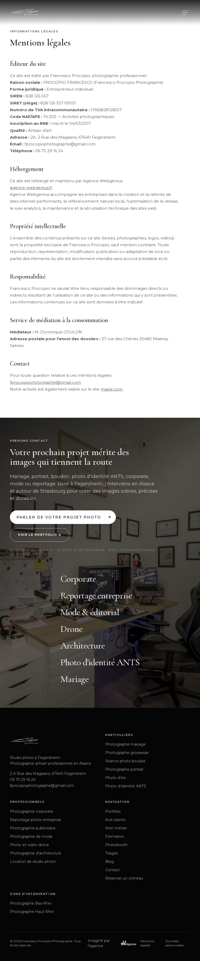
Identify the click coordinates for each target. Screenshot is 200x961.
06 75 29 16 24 (22, 779)
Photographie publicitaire (32, 828)
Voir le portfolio (37, 534)
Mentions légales (147, 943)
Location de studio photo (33, 861)
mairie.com (112, 389)
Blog (109, 861)
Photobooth (116, 844)
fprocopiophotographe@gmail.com (45, 382)
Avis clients (115, 819)
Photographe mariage (125, 744)
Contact (112, 870)
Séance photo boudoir (125, 761)
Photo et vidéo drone (29, 844)
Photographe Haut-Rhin (32, 911)
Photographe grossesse (127, 752)
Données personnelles (174, 943)
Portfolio (113, 811)
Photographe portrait (124, 769)
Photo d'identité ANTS (125, 786)
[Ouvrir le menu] (185, 13)
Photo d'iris (115, 777)
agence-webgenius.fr (31, 187)
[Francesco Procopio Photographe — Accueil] (25, 12)
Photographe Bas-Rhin (31, 903)
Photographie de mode (31, 836)
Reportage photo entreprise (35, 819)
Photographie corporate (31, 811)
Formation (114, 836)
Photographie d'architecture (35, 853)
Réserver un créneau (124, 878)
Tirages (111, 853)
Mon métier (116, 828)
